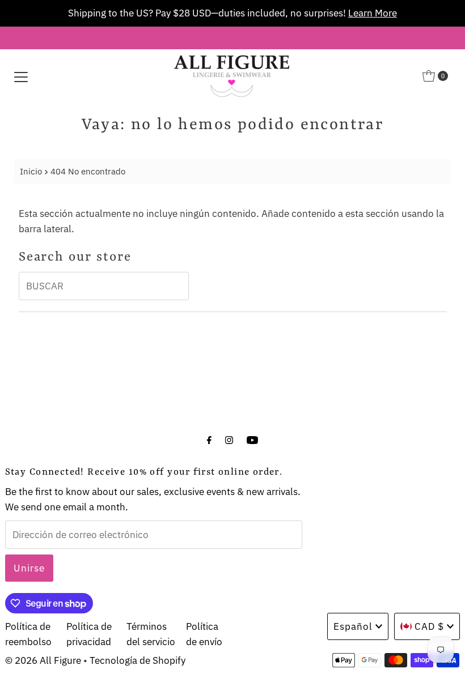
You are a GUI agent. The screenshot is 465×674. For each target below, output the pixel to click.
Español (353, 626)
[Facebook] (209, 439)
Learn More (372, 13)
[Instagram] (229, 439)
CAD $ (429, 626)
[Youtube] (252, 439)
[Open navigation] (21, 75)
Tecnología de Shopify (137, 660)
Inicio (31, 171)
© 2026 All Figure (43, 660)
